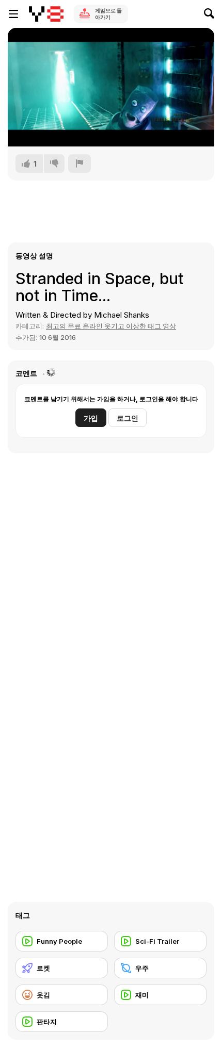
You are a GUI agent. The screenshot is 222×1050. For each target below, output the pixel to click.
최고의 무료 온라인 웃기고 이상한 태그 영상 (111, 326)
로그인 (127, 418)
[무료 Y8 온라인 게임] (46, 14)
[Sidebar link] (13, 14)
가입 (91, 418)
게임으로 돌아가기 (108, 13)
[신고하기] (79, 163)
